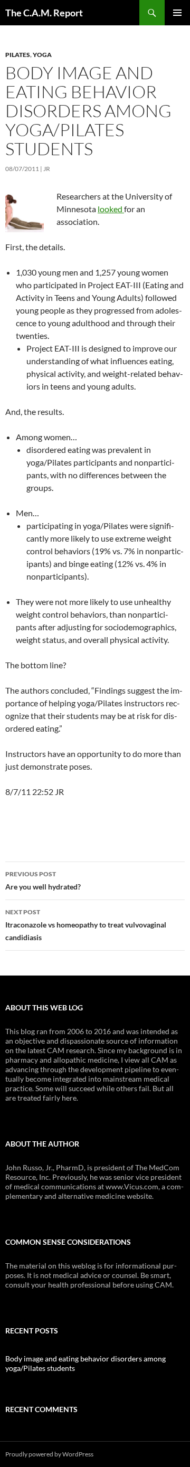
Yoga (42, 55)
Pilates (17, 55)
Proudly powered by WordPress (49, 1454)
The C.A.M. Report (44, 12)
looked (111, 209)
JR (46, 169)
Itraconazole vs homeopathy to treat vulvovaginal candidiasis (85, 925)
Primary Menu (177, 12)
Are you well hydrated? (43, 880)
